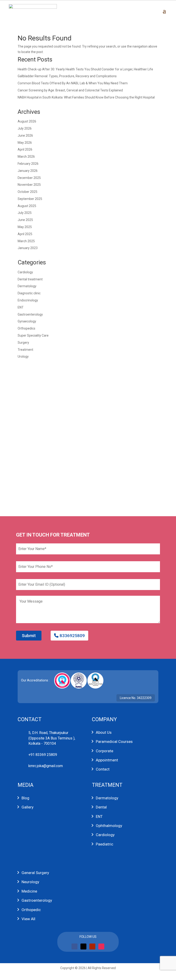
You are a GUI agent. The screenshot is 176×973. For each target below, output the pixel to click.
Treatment (25, 349)
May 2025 (25, 227)
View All (28, 919)
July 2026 (25, 128)
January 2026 (28, 171)
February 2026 (28, 163)
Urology (23, 356)
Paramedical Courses (114, 741)
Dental (101, 807)
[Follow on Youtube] (92, 946)
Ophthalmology (109, 825)
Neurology (30, 882)
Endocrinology (28, 300)
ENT (21, 307)
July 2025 (25, 213)
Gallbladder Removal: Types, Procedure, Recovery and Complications (67, 76)
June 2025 (25, 220)
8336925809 (71, 635)
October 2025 (27, 192)
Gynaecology (27, 321)
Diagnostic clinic (29, 293)
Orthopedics (26, 328)
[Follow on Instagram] (101, 946)
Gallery (27, 807)
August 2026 (27, 121)
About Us (104, 732)
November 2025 (29, 184)
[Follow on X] (83, 946)
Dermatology (27, 286)
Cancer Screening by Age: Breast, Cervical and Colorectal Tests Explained (70, 90)
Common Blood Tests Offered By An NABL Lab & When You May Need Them (73, 83)
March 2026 (26, 156)
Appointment (107, 760)
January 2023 (28, 248)
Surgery (23, 342)
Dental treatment (30, 279)
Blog (25, 798)
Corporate (104, 751)
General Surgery (35, 872)
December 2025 (29, 178)
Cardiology (25, 272)
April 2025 (25, 234)
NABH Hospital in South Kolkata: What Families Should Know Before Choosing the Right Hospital (86, 97)
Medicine (29, 891)
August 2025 (27, 206)
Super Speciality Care (33, 335)
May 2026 (25, 142)
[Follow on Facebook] (74, 946)
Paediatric (104, 844)
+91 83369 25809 (42, 754)
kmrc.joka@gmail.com (45, 766)
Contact (103, 769)
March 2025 (26, 241)
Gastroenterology (30, 314)
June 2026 (25, 135)
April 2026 (25, 149)
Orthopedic (31, 909)
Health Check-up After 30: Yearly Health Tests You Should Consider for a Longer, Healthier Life (85, 69)
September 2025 (30, 199)
